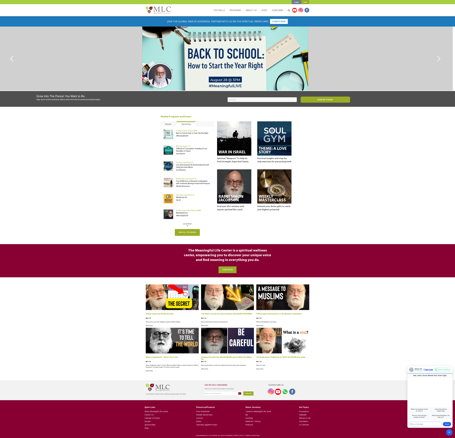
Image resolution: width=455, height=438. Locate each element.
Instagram (300, 10)
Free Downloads (203, 411)
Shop (147, 428)
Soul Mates (303, 421)
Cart (305, 2)
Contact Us (149, 414)
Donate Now (278, 21)
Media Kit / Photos (253, 421)
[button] (449, 432)
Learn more (227, 270)
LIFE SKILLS (219, 10)
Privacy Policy (239, 435)
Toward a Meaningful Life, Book (258, 411)
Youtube (294, 10)
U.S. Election (304, 424)
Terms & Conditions (252, 435)
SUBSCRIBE (277, 10)
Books (198, 421)
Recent (168, 124)
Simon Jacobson (253, 407)
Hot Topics (304, 407)
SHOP (264, 10)
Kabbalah (303, 414)
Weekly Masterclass (204, 414)
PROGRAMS (235, 10)
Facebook (307, 10)
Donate (148, 421)
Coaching (249, 418)
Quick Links (150, 407)
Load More (187, 224)
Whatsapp (285, 392)
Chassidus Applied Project (206, 424)
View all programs (187, 232)
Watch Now (149, 325)
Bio (246, 414)
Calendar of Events (152, 418)
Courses (199, 418)
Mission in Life (304, 418)
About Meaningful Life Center (156, 411)
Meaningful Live (182, 213)
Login (296, 2)
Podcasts (249, 424)
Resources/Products (205, 407)
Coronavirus (304, 411)
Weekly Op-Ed (181, 197)
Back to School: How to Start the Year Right (192, 133)
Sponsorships (150, 424)
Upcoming (186, 124)
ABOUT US (251, 10)
